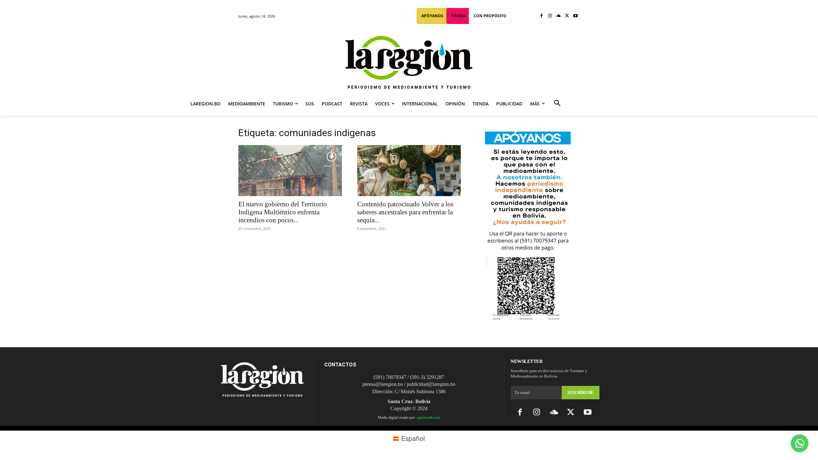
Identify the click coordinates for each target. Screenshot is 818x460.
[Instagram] (550, 16)
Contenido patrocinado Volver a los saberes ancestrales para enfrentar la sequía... (405, 212)
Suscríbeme (580, 392)
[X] (567, 16)
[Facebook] (541, 16)
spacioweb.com (428, 417)
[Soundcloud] (558, 16)
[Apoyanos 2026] (528, 319)
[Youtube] (575, 16)
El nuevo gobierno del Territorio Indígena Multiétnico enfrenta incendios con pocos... (282, 212)
